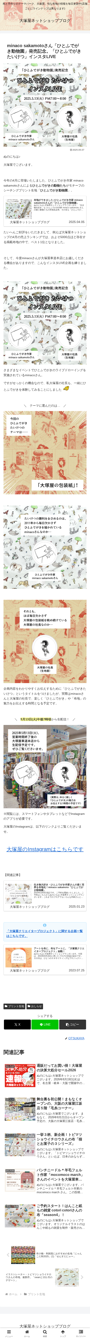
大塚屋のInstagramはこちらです (45, 849)
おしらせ (36, 1006)
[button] (72, 1024)
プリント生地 (16, 1006)
